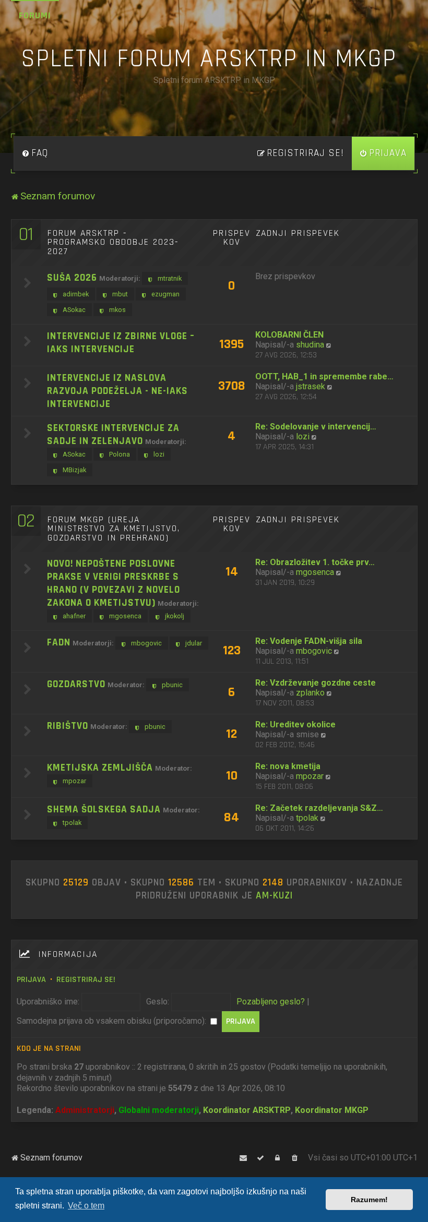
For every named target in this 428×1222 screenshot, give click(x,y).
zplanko (310, 693)
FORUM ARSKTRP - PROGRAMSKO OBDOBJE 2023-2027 (113, 242)
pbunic (172, 685)
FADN (58, 642)
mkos (117, 310)
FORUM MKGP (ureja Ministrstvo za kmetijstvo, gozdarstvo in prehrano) (113, 529)
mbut (120, 294)
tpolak (72, 822)
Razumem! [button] (369, 1199)
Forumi (35, 15)
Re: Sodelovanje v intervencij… (315, 427)
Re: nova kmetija (287, 766)
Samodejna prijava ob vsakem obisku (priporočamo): (112, 1021)
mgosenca (125, 616)
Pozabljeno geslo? (270, 1002)
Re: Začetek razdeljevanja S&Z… (319, 808)
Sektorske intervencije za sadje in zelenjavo (113, 435)
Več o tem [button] (86, 1205)
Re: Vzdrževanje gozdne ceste (315, 683)
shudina (310, 345)
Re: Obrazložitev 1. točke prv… (315, 562)
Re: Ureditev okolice (295, 724)
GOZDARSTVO (76, 684)
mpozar (74, 781)
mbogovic (146, 643)
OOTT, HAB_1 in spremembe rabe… (324, 376)
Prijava (31, 979)
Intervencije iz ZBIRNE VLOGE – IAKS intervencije (121, 343)
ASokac (74, 310)
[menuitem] (35, 153)
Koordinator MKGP (331, 1110)
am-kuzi (274, 896)
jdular (193, 643)
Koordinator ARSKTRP (247, 1110)
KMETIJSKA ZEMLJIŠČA (100, 767)
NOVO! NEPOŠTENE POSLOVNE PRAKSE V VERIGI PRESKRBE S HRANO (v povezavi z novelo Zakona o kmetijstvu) (113, 583)
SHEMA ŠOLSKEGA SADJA (104, 809)
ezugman (165, 294)
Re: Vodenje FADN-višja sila (308, 641)
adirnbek (76, 294)
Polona (119, 454)
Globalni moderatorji (158, 1110)
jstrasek (310, 386)
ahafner (74, 616)
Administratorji (84, 1110)
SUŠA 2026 (72, 277)
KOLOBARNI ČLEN (289, 335)
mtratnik (170, 278)
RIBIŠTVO (67, 726)
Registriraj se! (85, 979)
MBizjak (74, 470)
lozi (158, 454)
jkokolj (174, 616)
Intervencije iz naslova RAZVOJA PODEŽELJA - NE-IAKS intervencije (117, 391)
